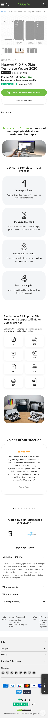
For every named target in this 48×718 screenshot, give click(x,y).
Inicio (3, 12)
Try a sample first (24, 101)
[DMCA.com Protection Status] (24, 711)
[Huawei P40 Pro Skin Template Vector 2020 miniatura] (7, 51)
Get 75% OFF (44, 682)
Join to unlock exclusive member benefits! (18, 80)
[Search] (7, 4)
